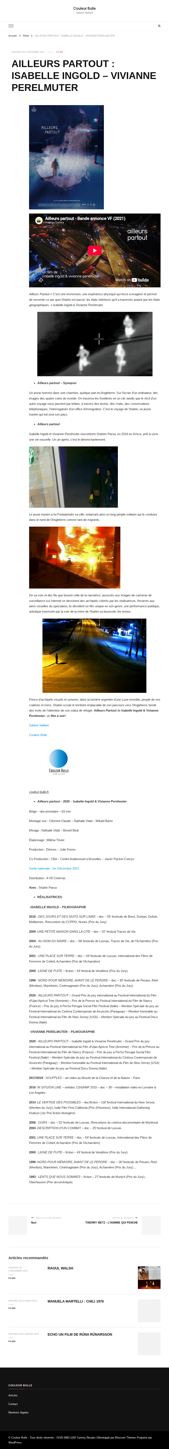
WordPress (15, 1442)
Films (59, 52)
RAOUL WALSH (60, 1268)
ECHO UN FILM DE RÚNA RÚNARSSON (80, 1334)
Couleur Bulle (84, 8)
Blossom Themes (125, 1437)
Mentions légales (18, 1412)
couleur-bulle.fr (39, 792)
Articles (13, 1395)
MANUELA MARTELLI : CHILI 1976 (76, 1301)
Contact (13, 1404)
